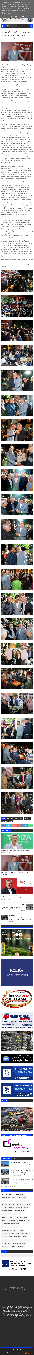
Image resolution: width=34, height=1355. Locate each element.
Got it (22, 16)
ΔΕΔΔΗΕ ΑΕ (19, 1207)
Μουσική (4, 1240)
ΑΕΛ (17, 1201)
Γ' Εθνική (11, 1207)
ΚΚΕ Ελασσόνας (19, 1230)
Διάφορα (16, 1214)
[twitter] (17, 1349)
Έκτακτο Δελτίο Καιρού (19, 1197)
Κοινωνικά (15, 1233)
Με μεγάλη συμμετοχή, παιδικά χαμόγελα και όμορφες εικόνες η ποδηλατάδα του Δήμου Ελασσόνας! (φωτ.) (22, 1172)
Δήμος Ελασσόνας (7, 1210)
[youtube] (20, 1349)
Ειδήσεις (27, 818)
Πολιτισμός (5, 1246)
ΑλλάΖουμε (20, 1204)
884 (8, 818)
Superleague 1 (20, 1194)
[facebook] (14, 1349)
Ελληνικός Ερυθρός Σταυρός (10, 1223)
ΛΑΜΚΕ (4, 1237)
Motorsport (9, 1194)
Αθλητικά (12, 1204)
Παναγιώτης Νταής (7, 821)
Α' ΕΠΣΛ (12, 1201)
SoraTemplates (13, 1353)
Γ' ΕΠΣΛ (4, 1207)
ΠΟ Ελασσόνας (6, 1243)
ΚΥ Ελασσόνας (6, 1233)
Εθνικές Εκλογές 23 (16, 818)
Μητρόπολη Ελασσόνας (21, 1237)
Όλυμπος (4, 1201)
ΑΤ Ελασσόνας (25, 1201)
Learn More (14, 16)
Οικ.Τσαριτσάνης (25, 1240)
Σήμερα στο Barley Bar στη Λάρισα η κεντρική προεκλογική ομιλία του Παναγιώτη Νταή (13, 896)
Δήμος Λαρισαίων (20, 1210)
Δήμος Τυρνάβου (7, 1214)
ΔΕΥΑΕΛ (26, 1207)
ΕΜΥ (17, 1217)
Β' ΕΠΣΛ (28, 1204)
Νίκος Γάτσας (13, 1240)
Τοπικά (13, 1246)
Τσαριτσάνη (21, 1246)
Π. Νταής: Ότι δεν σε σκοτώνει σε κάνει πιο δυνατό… (15, 850)
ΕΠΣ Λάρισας (23, 1217)
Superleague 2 (6, 1197)
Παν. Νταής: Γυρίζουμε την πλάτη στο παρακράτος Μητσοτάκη (14, 873)
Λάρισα (10, 1237)
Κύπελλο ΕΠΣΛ (25, 1233)
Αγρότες (4, 1204)
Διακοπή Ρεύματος (7, 1217)
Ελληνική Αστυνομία (23, 1220)
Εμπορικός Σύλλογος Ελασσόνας (11, 1227)
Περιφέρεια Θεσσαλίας (19, 1243)
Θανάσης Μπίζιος (7, 1230)
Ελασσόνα (12, 1220)
